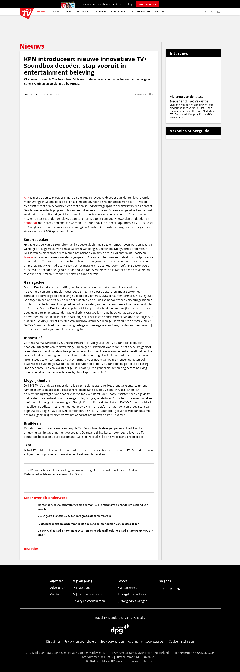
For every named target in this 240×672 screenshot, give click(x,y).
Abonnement (119, 11)
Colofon (55, 594)
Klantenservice (141, 11)
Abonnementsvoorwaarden (146, 641)
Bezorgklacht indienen (132, 594)
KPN (27, 198)
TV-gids (55, 11)
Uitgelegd (100, 11)
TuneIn (28, 257)
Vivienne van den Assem (188, 96)
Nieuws (41, 11)
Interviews (83, 11)
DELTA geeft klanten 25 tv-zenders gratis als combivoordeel (74, 516)
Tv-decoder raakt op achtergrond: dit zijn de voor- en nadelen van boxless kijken (88, 523)
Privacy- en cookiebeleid (80, 641)
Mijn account (81, 588)
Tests (68, 11)
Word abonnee (148, 4)
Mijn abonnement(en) (87, 594)
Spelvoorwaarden (112, 641)
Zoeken (159, 11)
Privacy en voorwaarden (89, 601)
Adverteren (57, 588)
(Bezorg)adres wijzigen (132, 601)
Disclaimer (53, 641)
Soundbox (30, 223)
